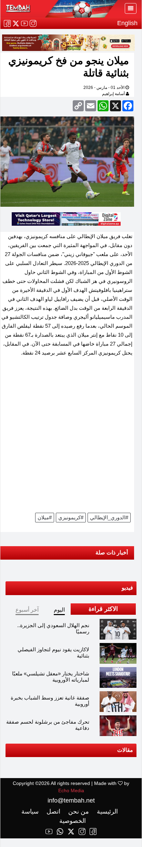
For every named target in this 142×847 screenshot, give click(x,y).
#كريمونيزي (70, 517)
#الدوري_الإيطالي (109, 517)
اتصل (52, 811)
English (127, 23)
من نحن (78, 811)
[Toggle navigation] (130, 8)
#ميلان (45, 517)
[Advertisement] (71, 437)
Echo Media (71, 790)
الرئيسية (106, 811)
